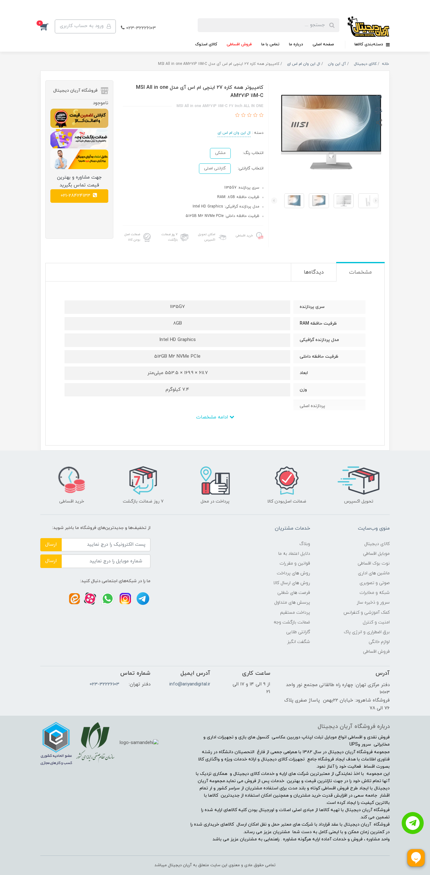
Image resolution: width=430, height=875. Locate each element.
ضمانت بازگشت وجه (292, 622)
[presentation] (376, 200)
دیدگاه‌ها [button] (314, 272)
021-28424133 (76, 195)
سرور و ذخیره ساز (373, 602)
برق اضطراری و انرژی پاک (367, 632)
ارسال (51, 544)
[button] (47, 26)
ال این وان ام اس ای (234, 132)
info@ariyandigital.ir (189, 684)
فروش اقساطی (239, 44)
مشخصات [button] (360, 272)
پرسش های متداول (292, 602)
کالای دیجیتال (377, 544)
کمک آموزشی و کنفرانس (366, 613)
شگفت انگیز (298, 642)
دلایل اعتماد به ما (294, 554)
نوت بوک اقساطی (374, 563)
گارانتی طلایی (298, 632)
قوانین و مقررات (295, 563)
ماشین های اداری (374, 573)
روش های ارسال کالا (291, 583)
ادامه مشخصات (212, 417)
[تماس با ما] (413, 823)
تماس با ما (270, 44)
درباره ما (296, 44)
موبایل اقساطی (376, 554)
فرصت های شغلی (293, 593)
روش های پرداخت (293, 573)
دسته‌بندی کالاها (369, 44)
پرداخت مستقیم (295, 613)
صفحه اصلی (323, 44)
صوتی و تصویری (374, 583)
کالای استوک (206, 44)
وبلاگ (304, 544)
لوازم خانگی (379, 642)
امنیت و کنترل (376, 622)
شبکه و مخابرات (374, 593)
